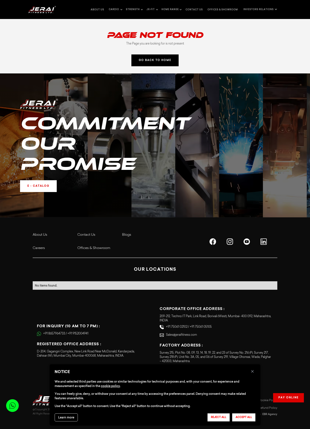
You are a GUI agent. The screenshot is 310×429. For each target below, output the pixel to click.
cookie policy (110, 386)
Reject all (218, 417)
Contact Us (86, 235)
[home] (42, 9)
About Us (40, 235)
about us (97, 9)
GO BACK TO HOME (155, 60)
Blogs (126, 235)
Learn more (66, 417)
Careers (39, 248)
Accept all (244, 417)
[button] (115, 9)
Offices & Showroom (223, 9)
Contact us (194, 9)
